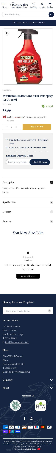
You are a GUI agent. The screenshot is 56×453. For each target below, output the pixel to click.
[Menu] (3, 4)
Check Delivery (39, 162)
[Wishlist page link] (33, 5)
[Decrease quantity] (6, 127)
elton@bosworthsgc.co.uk (17, 371)
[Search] (51, 14)
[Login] (42, 4)
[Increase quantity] (16, 127)
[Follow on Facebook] (24, 418)
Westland (7, 90)
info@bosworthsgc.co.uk (17, 342)
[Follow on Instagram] (31, 418)
